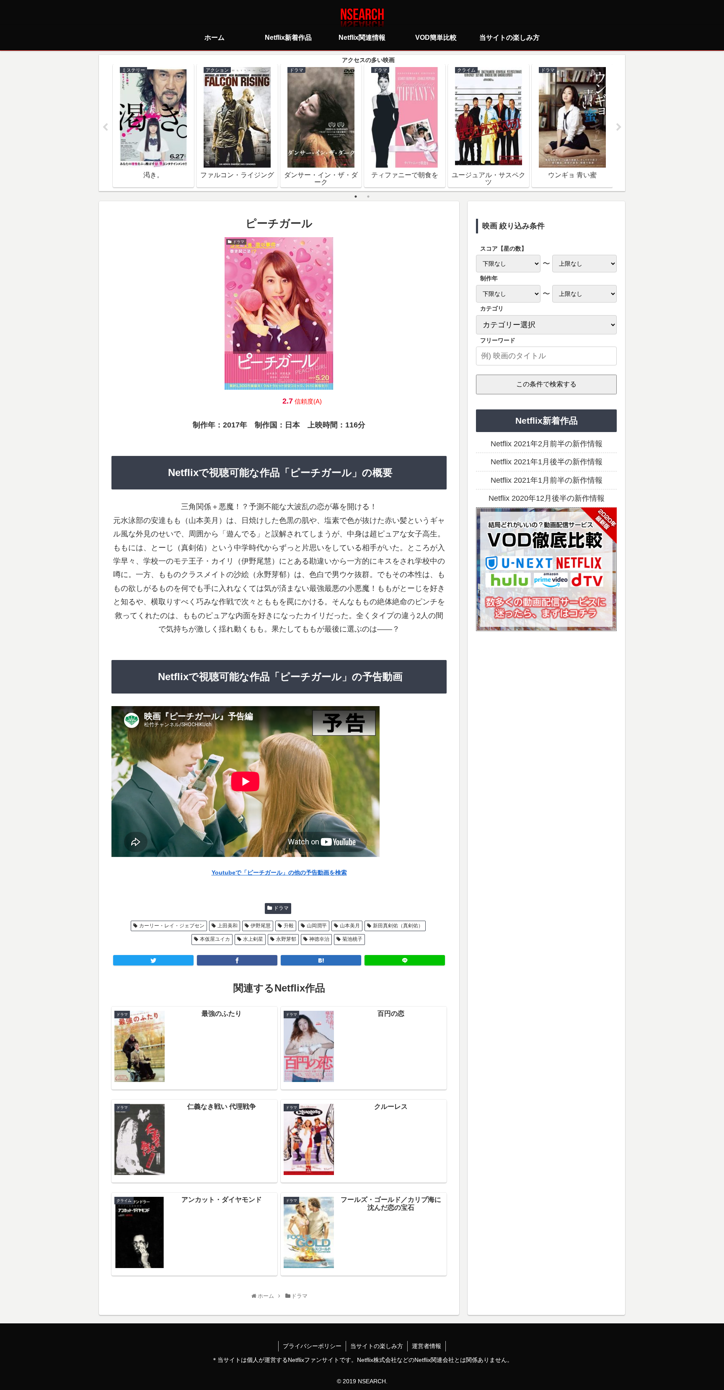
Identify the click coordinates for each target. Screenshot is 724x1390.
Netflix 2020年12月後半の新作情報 (547, 498)
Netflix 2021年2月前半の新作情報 (546, 444)
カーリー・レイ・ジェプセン (171, 926)
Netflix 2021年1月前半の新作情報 (546, 480)
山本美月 (350, 926)
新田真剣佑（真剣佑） (398, 926)
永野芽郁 (286, 939)
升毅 (289, 926)
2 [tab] (368, 196)
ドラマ (281, 908)
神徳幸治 (319, 939)
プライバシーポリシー (312, 1346)
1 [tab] (356, 196)
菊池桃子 (352, 939)
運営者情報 (426, 1346)
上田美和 (227, 926)
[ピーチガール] (321, 960)
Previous (105, 127)
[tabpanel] (153, 125)
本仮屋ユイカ (215, 939)
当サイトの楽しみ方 (376, 1346)
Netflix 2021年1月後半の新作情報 (546, 462)
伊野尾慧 (261, 926)
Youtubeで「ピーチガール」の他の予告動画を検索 (279, 872)
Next (619, 127)
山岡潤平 (317, 926)
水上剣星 (253, 939)
